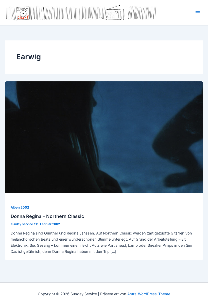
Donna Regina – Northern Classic (47, 216)
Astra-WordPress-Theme (148, 294)
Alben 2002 (20, 207)
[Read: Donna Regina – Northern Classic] (104, 137)
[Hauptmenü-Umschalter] (197, 12)
